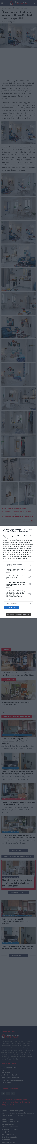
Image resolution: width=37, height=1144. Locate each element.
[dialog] (18, 572)
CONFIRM (11, 607)
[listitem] (18, 565)
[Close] (33, 530)
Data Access (18, 614)
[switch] (29, 570)
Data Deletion (10, 614)
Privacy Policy (26, 614)
